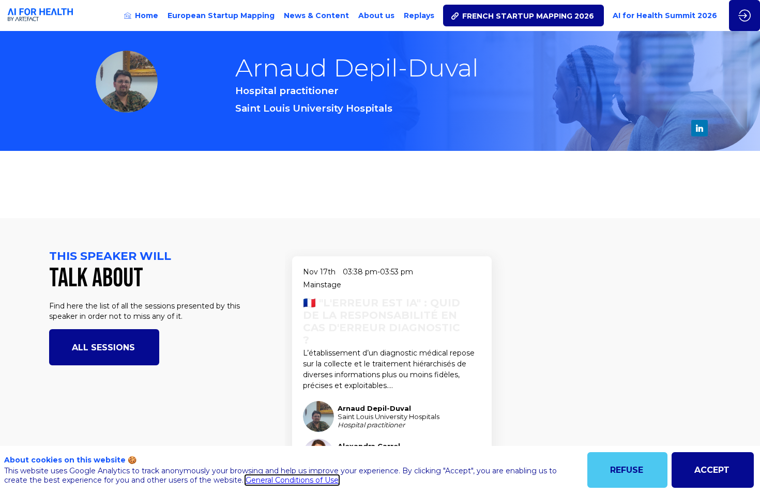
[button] (523, 16)
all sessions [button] (103, 347)
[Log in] (744, 15)
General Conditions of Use (292, 480)
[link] (141, 15)
